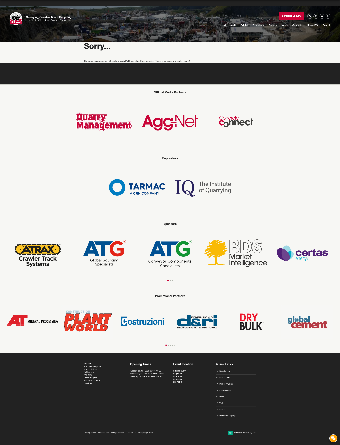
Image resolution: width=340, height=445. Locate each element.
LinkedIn (328, 16)
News (284, 25)
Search (326, 25)
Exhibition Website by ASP (245, 433)
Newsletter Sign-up (227, 416)
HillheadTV (312, 25)
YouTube (322, 16)
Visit (233, 25)
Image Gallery (225, 390)
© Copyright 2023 (145, 433)
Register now (225, 371)
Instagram (315, 16)
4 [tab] (172, 345)
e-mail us (88, 383)
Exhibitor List (224, 378)
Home (225, 25)
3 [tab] (172, 280)
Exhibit (244, 25)
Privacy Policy (90, 433)
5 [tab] (174, 345)
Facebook (309, 16)
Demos (273, 25)
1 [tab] (167, 280)
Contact (296, 25)
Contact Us (131, 433)
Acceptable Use (117, 433)
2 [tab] (170, 280)
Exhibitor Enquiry (291, 16)
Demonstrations (226, 384)
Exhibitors (258, 25)
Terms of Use (103, 433)
